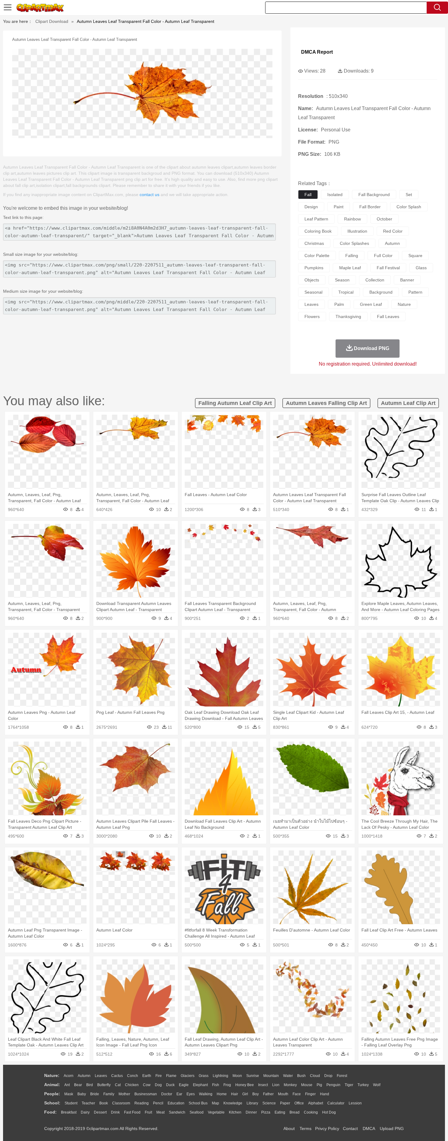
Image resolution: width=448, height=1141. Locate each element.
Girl (245, 1094)
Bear (78, 1085)
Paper (285, 1103)
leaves (311, 304)
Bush (301, 1076)
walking (205, 1094)
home (222, 1094)
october (384, 218)
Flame (171, 1076)
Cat (118, 1085)
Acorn (68, 1076)
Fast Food (132, 1112)
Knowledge (232, 1103)
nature (404, 304)
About (289, 1128)
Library (252, 1103)
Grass (203, 1076)
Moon (237, 1076)
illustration (357, 231)
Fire (158, 1076)
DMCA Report (317, 52)
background (381, 292)
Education (176, 1103)
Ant (67, 1085)
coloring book (318, 231)
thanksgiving (348, 316)
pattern (415, 292)
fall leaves (388, 316)
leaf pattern (316, 218)
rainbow (352, 218)
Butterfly (104, 1085)
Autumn (84, 1076)
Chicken (132, 1085)
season (342, 279)
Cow (147, 1085)
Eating (280, 1112)
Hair (234, 1094)
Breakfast (68, 1112)
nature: (51, 1075)
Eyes (191, 1094)
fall (307, 194)
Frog (227, 1085)
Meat (160, 1112)
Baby (81, 1094)
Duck (170, 1085)
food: (50, 1112)
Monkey (290, 1085)
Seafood (197, 1112)
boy (255, 1094)
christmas (314, 243)
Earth (146, 1076)
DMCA (369, 1128)
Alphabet (315, 1103)
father (268, 1094)
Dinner (251, 1112)
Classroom (121, 1103)
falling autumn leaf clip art (235, 403)
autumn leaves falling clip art (326, 403)
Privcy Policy (327, 1128)
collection (374, 279)
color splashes (354, 243)
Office (299, 1103)
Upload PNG (392, 1128)
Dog (158, 1085)
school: (52, 1102)
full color (383, 255)
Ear (179, 1094)
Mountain (271, 1076)
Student (71, 1103)
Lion (275, 1085)
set (409, 194)
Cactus (117, 1076)
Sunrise (252, 1076)
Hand (324, 1094)
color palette (316, 255)
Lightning (220, 1076)
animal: (52, 1084)
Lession (355, 1103)
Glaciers (187, 1076)
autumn (392, 243)
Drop (328, 1076)
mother (124, 1094)
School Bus (198, 1103)
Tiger (349, 1085)
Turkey (363, 1085)
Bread (295, 1112)
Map (215, 1103)
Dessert (100, 1112)
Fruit (148, 1112)
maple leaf (350, 267)
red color (393, 231)
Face (297, 1094)
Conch (132, 1076)
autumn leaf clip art (408, 403)
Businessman (145, 1094)
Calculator (335, 1103)
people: (52, 1093)
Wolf (376, 1085)
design (311, 206)
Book (103, 1103)
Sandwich (177, 1112)
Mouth (283, 1094)
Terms (305, 1128)
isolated (335, 194)
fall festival (388, 267)
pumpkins (313, 267)
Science (269, 1103)
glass (421, 267)
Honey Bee (244, 1085)
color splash (408, 206)
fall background (374, 194)
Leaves (101, 1076)
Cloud (315, 1076)
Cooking (311, 1112)
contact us (149, 194)
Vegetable (216, 1112)
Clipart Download (51, 21)
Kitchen (235, 1112)
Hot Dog (329, 1112)
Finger (310, 1094)
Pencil (158, 1103)
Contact (350, 1128)
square (415, 255)
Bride (94, 1094)
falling (351, 255)
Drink (115, 1112)
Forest (342, 1076)
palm (339, 304)
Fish (215, 1085)
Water (288, 1076)
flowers (312, 316)
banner (407, 279)
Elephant (200, 1085)
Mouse (306, 1085)
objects (311, 279)
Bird (89, 1085)
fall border (370, 206)
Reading (141, 1103)
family (108, 1094)
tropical (346, 292)
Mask (68, 1094)
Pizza (265, 1112)
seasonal (313, 292)
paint (338, 206)
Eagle (184, 1085)
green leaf (371, 304)
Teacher (88, 1103)
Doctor (166, 1094)
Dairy (85, 1112)
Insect (263, 1085)
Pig (319, 1085)
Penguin (333, 1085)
